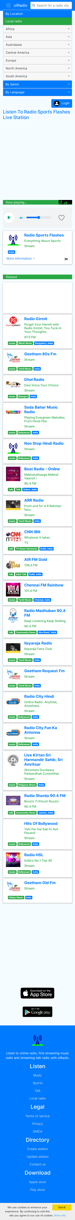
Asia (9, 37)
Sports (37, 1083)
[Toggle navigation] (8, 5)
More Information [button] (20, 258)
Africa (10, 29)
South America (16, 76)
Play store (37, 1190)
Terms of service (37, 1116)
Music (37, 1075)
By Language (15, 92)
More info (60, 1215)
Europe (11, 60)
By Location (14, 14)
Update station (37, 1156)
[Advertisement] (37, 160)
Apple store (37, 1182)
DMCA (37, 1131)
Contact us (38, 1164)
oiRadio (20, 5)
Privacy (37, 1124)
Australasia (14, 45)
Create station (37, 1149)
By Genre (12, 84)
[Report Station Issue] (67, 258)
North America (16, 68)
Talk (38, 1091)
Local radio (14, 21)
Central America (17, 52)
